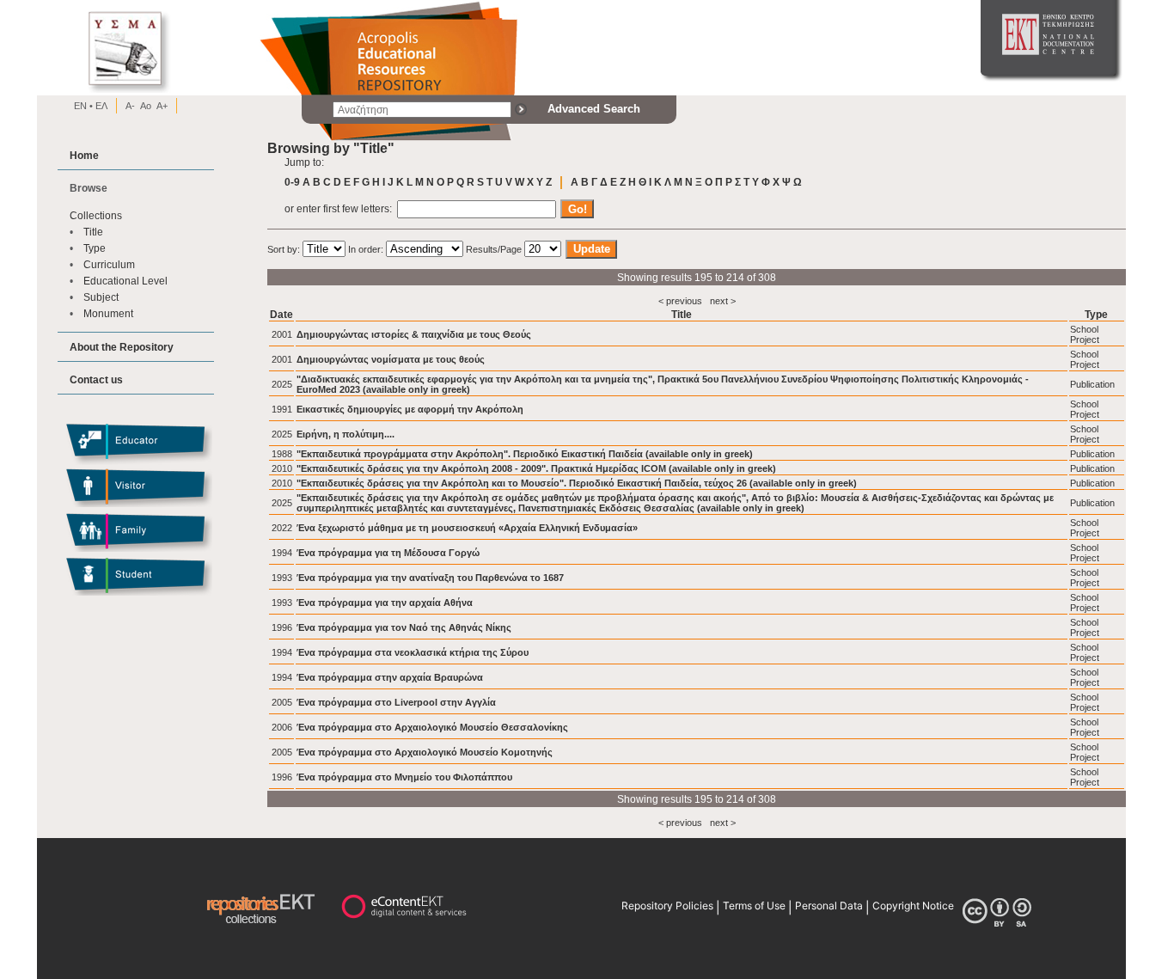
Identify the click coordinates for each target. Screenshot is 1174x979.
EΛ (100, 106)
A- (130, 106)
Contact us (96, 379)
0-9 (292, 181)
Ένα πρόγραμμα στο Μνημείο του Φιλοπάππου (404, 777)
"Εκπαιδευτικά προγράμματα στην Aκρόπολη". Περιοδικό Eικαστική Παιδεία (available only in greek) (525, 454)
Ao (145, 106)
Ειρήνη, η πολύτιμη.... (345, 434)
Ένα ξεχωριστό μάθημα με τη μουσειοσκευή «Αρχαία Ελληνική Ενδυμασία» (467, 528)
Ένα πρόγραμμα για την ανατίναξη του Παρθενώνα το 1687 (430, 577)
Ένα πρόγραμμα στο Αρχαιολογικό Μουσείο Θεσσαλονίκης (432, 727)
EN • (83, 106)
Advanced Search (593, 108)
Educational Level (125, 280)
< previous (680, 301)
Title (93, 231)
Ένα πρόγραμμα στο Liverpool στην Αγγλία (396, 702)
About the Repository (122, 346)
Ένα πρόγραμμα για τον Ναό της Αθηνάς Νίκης (404, 627)
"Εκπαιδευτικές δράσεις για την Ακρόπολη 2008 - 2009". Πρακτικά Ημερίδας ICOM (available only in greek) (536, 468)
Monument (108, 313)
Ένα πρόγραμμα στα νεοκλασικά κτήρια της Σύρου (413, 652)
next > (723, 301)
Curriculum (109, 264)
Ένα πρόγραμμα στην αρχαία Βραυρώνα (390, 677)
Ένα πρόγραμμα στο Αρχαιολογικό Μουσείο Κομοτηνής (425, 752)
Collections (96, 215)
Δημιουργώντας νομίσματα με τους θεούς (391, 359)
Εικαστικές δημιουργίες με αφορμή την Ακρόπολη (410, 409)
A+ (162, 106)
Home (84, 155)
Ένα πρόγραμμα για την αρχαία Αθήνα (385, 602)
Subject (101, 297)
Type (94, 248)
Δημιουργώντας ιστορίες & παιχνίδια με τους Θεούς (414, 334)
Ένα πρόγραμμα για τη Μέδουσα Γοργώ (388, 553)
